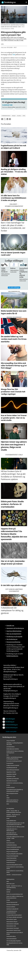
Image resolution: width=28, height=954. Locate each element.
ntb (24, 115)
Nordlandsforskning (11, 845)
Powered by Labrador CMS (14, 950)
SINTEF (8, 892)
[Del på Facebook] (2, 119)
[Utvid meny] (26, 2)
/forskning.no (10, 722)
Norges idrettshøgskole (12, 856)
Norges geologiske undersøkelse (14, 853)
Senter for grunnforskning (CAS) (14, 894)
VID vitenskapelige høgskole (13, 940)
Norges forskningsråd (12, 851)
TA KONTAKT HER (7, 105)
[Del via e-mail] (10, 119)
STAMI (8, 900)
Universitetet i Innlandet (12, 923)
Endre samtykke (11, 731)
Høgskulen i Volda (10, 776)
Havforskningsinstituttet (12, 769)
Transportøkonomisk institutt (14, 915)
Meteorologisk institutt (12, 793)
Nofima (8, 840)
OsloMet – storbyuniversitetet (13, 874)
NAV (7, 795)
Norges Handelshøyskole (12, 849)
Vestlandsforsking (11, 936)
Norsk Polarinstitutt (11, 858)
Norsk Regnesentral (11, 860)
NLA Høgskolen (10, 808)
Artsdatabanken (10, 746)
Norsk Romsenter (10, 862)
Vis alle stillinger (14, 287)
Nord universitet (10, 842)
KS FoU (8, 785)
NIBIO (7, 797)
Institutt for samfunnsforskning (14, 783)
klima (19, 115)
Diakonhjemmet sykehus (12, 749)
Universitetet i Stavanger (12, 928)
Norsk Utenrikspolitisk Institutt (14, 864)
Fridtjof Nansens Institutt (12, 765)
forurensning (6, 115)
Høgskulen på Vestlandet (12, 778)
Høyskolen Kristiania (11, 780)
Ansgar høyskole (10, 740)
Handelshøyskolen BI (11, 767)
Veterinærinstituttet (11, 938)
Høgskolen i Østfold (11, 774)
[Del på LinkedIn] (7, 119)
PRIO (7, 881)
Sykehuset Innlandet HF (12, 909)
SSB (14, 54)
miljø (13, 115)
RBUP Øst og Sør (10, 883)
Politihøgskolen (10, 879)
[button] (2, 265)
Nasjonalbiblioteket (11, 820)
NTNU (7, 818)
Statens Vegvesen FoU (11, 902)
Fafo (7, 755)
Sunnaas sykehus (10, 906)
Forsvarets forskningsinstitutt (14, 761)
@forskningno (10, 719)
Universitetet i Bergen (11, 921)
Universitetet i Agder (11, 919)
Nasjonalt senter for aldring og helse (15, 826)
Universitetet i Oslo (11, 926)
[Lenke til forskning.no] (12, 1)
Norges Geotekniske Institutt (13, 847)
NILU (7, 804)
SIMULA (8, 889)
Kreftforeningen (10, 787)
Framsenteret (9, 763)
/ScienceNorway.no (12, 727)
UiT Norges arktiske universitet (14, 917)
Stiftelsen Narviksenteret (12, 904)
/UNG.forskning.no (12, 725)
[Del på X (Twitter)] (5, 119)
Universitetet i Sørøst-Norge (13, 930)
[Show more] (14, 109)
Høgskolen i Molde (11, 772)
